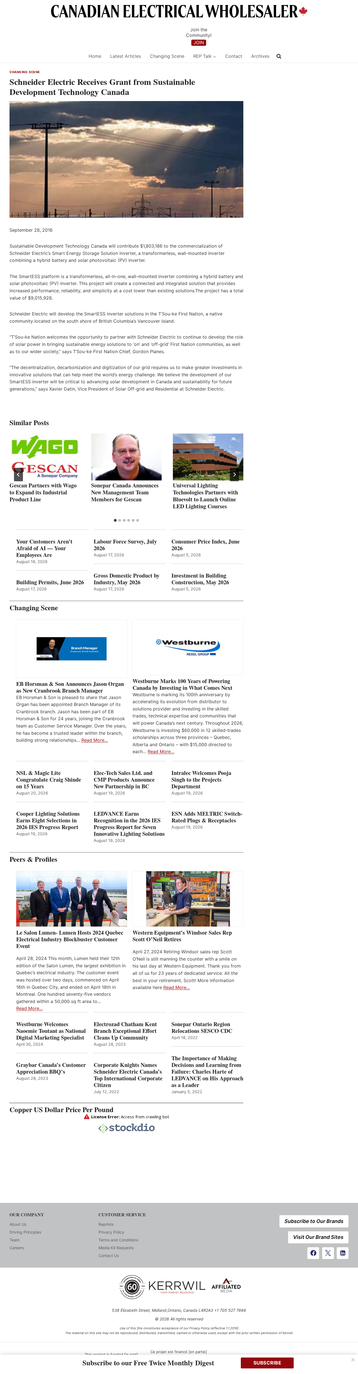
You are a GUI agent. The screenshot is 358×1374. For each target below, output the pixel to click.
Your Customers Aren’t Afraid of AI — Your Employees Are (44, 548)
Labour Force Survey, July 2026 (125, 545)
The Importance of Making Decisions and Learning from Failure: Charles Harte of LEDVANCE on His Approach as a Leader (207, 1071)
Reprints (106, 1224)
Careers (17, 1247)
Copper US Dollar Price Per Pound (62, 1109)
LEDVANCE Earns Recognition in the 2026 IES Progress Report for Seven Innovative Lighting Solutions (129, 823)
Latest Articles (125, 56)
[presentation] (45, 457)
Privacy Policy (111, 1232)
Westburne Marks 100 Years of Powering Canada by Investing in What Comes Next (182, 684)
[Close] (353, 1359)
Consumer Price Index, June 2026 (205, 545)
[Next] (234, 474)
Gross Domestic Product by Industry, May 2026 (126, 579)
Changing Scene (167, 56)
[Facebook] (313, 1253)
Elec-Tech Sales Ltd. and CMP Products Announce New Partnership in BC (124, 780)
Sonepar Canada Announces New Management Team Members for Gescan (125, 492)
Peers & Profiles (33, 859)
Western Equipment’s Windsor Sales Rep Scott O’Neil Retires (182, 936)
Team (15, 1239)
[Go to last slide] (18, 474)
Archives (260, 56)
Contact (233, 56)
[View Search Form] (279, 56)
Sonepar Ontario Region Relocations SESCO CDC (201, 1027)
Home (95, 56)
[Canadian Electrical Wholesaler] (45, 56)
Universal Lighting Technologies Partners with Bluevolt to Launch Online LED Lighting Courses (205, 495)
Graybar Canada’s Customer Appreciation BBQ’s (51, 1068)
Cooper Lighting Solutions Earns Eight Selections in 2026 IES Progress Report (48, 820)
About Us (18, 1224)
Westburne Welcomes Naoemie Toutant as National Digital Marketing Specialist (51, 1031)
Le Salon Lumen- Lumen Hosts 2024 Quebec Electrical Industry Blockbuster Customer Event (69, 939)
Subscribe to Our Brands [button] (313, 1221)
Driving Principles (25, 1232)
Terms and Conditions (118, 1239)
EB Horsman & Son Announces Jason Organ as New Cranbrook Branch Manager (70, 687)
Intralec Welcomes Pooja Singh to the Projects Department (201, 780)
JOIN (199, 42)
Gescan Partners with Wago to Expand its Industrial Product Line (43, 492)
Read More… (94, 740)
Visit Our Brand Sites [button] (318, 1237)
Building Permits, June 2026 (50, 582)
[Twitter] (328, 1253)
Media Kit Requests (116, 1247)
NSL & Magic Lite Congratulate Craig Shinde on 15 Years (48, 780)
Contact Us (108, 1255)
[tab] (115, 520)
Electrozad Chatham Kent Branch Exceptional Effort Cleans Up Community (125, 1031)
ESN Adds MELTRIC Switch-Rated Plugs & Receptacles (206, 817)
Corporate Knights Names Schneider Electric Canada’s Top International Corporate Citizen (128, 1075)
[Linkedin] (342, 1253)
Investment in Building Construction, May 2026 (200, 579)
